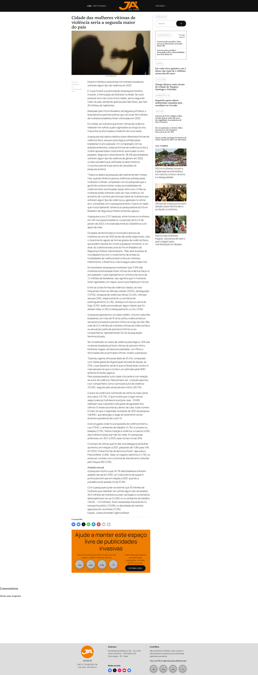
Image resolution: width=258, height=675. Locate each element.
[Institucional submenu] (106, 5)
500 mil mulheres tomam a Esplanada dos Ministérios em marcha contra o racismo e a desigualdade (170, 173)
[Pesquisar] (181, 23)
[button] (79, 564)
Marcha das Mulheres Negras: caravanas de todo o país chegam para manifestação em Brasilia (170, 240)
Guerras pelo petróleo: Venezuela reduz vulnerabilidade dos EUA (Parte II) (171, 52)
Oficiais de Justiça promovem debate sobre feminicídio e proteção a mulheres (170, 206)
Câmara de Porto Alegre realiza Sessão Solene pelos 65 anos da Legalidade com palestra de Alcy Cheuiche (168, 119)
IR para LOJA (135, 568)
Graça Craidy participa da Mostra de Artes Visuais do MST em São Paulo (170, 139)
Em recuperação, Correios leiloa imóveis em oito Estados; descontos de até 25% (168, 130)
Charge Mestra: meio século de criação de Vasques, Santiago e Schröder (170, 87)
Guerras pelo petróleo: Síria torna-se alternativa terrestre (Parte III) (170, 44)
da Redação (75, 84)
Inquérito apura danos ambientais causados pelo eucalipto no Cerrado (168, 102)
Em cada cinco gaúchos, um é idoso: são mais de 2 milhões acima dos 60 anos (170, 71)
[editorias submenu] (165, 5)
